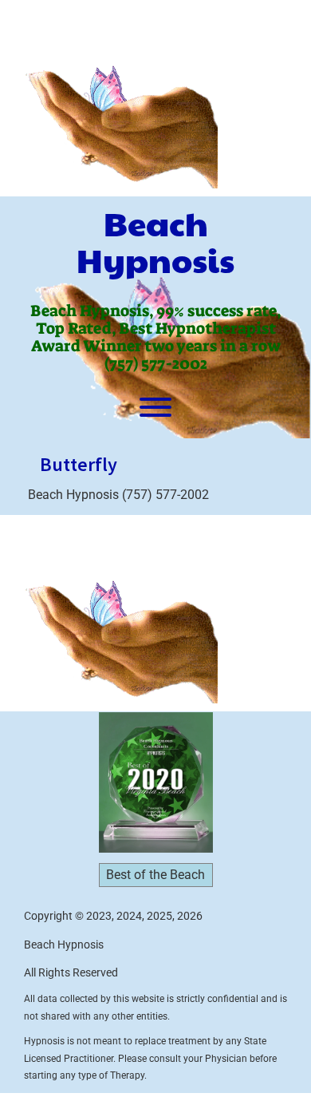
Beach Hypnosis (155, 241)
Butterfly (78, 464)
